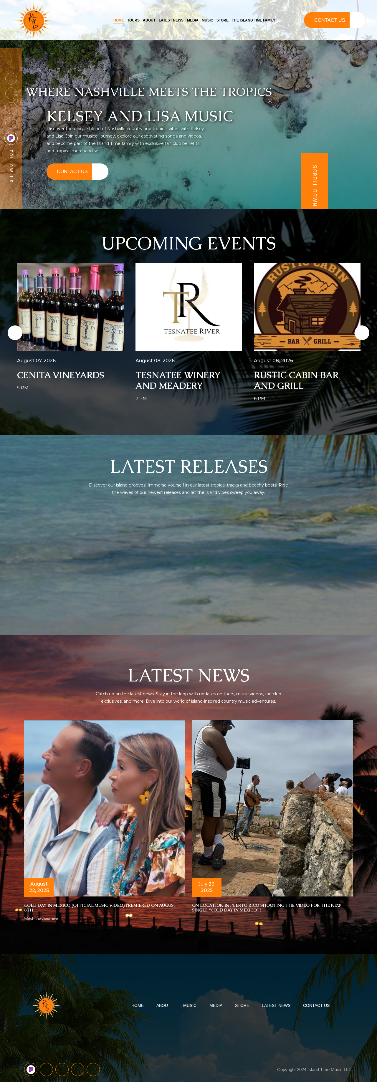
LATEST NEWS (276, 1005)
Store (222, 20)
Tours (133, 20)
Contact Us (329, 20)
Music (207, 20)
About (149, 20)
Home (118, 20)
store (242, 1005)
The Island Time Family (253, 20)
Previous (11, 333)
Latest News (171, 20)
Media (193, 20)
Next (358, 333)
